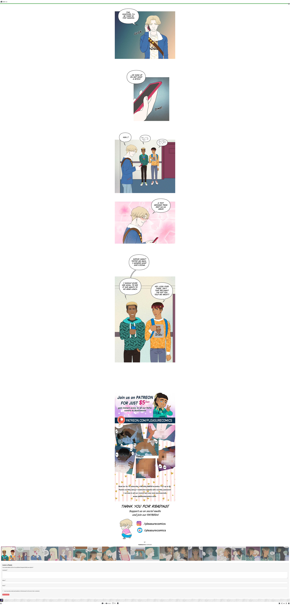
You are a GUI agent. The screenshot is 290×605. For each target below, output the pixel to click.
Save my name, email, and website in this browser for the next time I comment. (22, 591)
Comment (4, 570)
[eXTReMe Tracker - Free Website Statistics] (1, 600)
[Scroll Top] (1, 603)
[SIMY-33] (286, 603)
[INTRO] (279, 603)
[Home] (1, 2)
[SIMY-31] (282, 603)
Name (3, 580)
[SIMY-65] (289, 603)
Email (3, 585)
